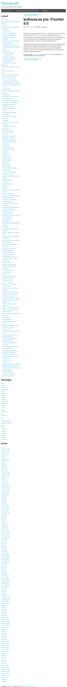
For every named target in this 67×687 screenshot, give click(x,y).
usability (3, 435)
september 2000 (5, 675)
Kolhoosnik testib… (7, 219)
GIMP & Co (5, 154)
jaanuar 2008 (4, 505)
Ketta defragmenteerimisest (9, 112)
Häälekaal (5, 362)
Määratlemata (4, 401)
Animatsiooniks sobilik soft (9, 266)
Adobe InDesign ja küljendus (9, 33)
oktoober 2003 (5, 601)
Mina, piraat (5, 134)
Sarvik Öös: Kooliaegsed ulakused (11, 83)
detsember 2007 (5, 507)
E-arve (4, 87)
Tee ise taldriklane (7, 242)
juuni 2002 (4, 633)
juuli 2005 (3, 565)
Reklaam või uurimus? (8, 254)
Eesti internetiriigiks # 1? (8, 250)
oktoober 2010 (5, 461)
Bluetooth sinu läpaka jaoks (9, 264)
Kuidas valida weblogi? (8, 193)
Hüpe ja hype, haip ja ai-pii (9, 284)
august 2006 (4, 539)
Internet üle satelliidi (7, 132)
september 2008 (5, 493)
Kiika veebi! (4, 393)
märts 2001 (4, 663)
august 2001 (4, 653)
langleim (3, 399)
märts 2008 (4, 503)
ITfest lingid (5, 227)
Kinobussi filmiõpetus (9, 53)
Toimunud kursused (7, 61)
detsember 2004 (5, 579)
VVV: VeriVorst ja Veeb (8, 150)
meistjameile (4, 403)
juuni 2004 (4, 591)
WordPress (45, 10)
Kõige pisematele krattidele (9, 142)
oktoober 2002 (5, 625)
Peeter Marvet (30, 27)
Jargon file (5, 186)
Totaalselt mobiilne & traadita (9, 258)
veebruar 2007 (5, 527)
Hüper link (5, 188)
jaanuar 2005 (4, 577)
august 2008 (4, 495)
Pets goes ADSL (6, 89)
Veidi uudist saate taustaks (31, 15)
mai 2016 (3, 447)
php (2, 413)
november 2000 (5, 671)
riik (2, 417)
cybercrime (4, 387)
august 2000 (4, 677)
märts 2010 (4, 467)
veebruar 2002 (5, 641)
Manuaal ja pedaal (7, 329)
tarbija (2, 427)
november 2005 (5, 557)
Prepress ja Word (6, 286)
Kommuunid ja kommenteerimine (10, 100)
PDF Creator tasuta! (7, 130)
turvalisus (3, 431)
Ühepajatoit (4, 433)
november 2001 (5, 647)
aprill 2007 (4, 523)
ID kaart (4, 274)
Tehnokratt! (10, 3)
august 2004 (4, 587)
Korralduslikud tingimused (9, 63)
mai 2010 (3, 463)
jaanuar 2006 (4, 553)
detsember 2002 (5, 621)
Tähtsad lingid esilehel (8, 252)
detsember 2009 (5, 473)
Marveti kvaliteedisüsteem (9, 59)
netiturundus (4, 411)
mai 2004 (3, 593)
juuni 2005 (4, 567)
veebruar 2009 (5, 483)
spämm (3, 425)
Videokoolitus (5, 51)
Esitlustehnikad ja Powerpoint (9, 45)
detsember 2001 (5, 645)
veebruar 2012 (5, 453)
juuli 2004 (3, 589)
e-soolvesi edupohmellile (8, 373)
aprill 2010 (4, 465)
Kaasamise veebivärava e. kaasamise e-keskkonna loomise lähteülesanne (10, 356)
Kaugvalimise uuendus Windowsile (11, 85)
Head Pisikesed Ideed (8, 211)
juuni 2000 (4, 681)
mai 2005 (3, 569)
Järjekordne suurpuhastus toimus (33, 14)
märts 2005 (4, 573)
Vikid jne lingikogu (8, 43)
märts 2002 (4, 639)
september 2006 (5, 537)
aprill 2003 (4, 613)
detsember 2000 (5, 669)
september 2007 (5, 513)
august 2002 (4, 629)
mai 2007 (3, 521)
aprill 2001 (4, 661)
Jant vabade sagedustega (9, 172)
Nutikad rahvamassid (7, 341)
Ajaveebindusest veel (7, 184)
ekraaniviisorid (5, 389)
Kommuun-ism (6, 146)
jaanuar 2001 (4, 667)
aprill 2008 (4, 501)
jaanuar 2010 (4, 471)
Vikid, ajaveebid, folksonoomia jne (11, 41)
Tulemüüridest (6, 94)
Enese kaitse (5, 162)
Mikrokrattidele (6, 164)
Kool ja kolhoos (6, 317)
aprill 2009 (4, 479)
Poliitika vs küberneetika (8, 375)
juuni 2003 (4, 609)
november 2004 (5, 581)
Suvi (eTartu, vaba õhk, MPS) (10, 81)
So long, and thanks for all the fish (11, 240)
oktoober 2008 (5, 491)
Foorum (3, 391)
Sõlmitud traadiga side (8, 148)
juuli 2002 (3, 631)
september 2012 (5, 451)
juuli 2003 (3, 607)
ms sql (3, 407)
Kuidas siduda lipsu (7, 213)
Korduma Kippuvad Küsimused (10, 75)
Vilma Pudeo (5, 182)
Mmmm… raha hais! (7, 282)
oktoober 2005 (5, 559)
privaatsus (4, 415)
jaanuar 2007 (4, 529)
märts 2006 (4, 549)
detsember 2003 (5, 597)
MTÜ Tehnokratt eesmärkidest (10, 292)
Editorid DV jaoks (6, 262)
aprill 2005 (4, 571)
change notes (38, 35)
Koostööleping (6, 221)
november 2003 (5, 599)
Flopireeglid (5, 120)
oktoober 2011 (5, 455)
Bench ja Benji (6, 114)
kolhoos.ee (4, 395)
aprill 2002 (4, 637)
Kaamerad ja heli (8, 55)
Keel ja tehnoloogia (7, 180)
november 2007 (5, 509)
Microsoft (3, 405)
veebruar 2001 (5, 665)
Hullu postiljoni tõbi (7, 158)
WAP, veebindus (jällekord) (9, 77)
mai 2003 (3, 611)
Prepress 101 (7, 31)
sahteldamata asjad (6, 421)
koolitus (3, 397)
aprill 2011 (4, 457)
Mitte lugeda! (5, 144)
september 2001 (5, 651)
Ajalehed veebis (6, 170)
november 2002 (5, 623)
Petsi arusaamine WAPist (8, 79)
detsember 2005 (5, 555)
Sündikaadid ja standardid (9, 140)
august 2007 (4, 515)
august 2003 (4, 605)
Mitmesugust (4, 65)
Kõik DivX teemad (7, 319)
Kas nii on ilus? (6, 156)
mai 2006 (3, 545)
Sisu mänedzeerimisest (8, 278)
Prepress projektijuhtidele (8, 35)
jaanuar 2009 (4, 485)
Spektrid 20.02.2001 (7, 174)
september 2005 (5, 561)
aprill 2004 (4, 595)
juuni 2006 (4, 543)
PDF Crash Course (7, 280)
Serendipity (5, 118)
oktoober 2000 (5, 673)
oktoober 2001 (5, 649)
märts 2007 (4, 525)
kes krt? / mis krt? (7, 10)
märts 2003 (4, 615)
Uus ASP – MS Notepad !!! (9, 108)
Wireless (3, 437)
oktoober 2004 (5, 583)
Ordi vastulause (6, 360)
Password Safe (6, 166)
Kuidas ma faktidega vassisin (9, 339)
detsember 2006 (5, 531)
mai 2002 (3, 635)
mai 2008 (3, 499)
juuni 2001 (4, 657)
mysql (2, 409)
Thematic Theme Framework (27, 686)
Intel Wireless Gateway (8, 296)
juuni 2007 (4, 519)
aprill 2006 (4, 547)
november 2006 (5, 533)
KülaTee (4, 110)
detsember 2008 (5, 487)
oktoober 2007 (5, 511)
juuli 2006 (3, 541)
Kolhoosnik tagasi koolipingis (9, 294)
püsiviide (48, 54)
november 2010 (5, 459)
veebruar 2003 (5, 617)
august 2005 (4, 563)
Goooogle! (5, 152)
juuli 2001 (3, 655)
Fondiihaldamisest (7, 160)
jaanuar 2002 (4, 643)
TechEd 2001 (5, 260)
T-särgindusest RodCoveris (9, 276)
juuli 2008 (3, 497)
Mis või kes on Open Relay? (9, 248)
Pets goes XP (5, 268)
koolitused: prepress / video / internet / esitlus (27, 10)
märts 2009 (4, 481)
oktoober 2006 (5, 535)
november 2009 (5, 475)
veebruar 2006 (5, 551)
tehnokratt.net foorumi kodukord (10, 298)
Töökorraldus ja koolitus (8, 57)
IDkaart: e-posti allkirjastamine (10, 307)
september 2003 (5, 603)
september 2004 (5, 585)
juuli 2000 (3, 679)
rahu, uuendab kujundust (7, 71)
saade (2, 419)
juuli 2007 (3, 517)
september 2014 (5, 449)
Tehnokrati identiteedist (8, 106)
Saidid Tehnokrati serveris (9, 116)
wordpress (4, 439)
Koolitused (4, 25)
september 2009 (5, 477)
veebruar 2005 (5, 575)
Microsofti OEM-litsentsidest (9, 168)
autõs (2, 385)
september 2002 (5, 627)
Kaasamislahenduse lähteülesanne (11, 368)
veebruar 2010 (5, 469)
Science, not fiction (6, 423)
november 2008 (5, 489)
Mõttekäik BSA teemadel (8, 256)
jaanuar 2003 (4, 619)
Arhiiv (34, 54)
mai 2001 (3, 659)
